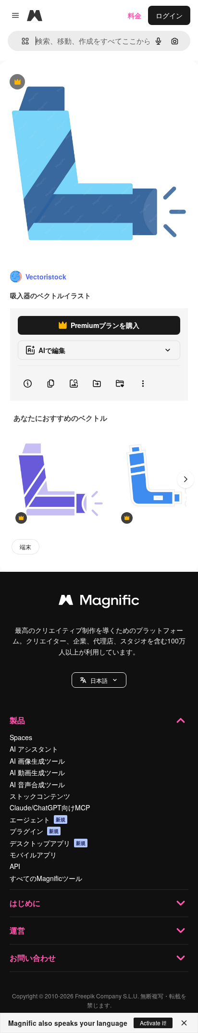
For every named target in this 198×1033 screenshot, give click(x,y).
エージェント (37, 819)
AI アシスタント (34, 749)
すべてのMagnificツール (46, 878)
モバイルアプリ (33, 854)
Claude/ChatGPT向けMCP (50, 807)
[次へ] (185, 479)
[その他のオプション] (142, 383)
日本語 (99, 680)
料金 (134, 15)
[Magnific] (99, 602)
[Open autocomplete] (21, 41)
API (15, 866)
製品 (17, 720)
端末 (25, 546)
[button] (99, 680)
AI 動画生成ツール (37, 772)
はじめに (25, 902)
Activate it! (153, 1023)
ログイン (169, 15)
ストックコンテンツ (40, 796)
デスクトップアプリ (48, 843)
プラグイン (34, 831)
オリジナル (66, 82)
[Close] (184, 1023)
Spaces (21, 737)
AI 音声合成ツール (37, 784)
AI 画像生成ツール (37, 761)
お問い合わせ (33, 957)
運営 (17, 930)
